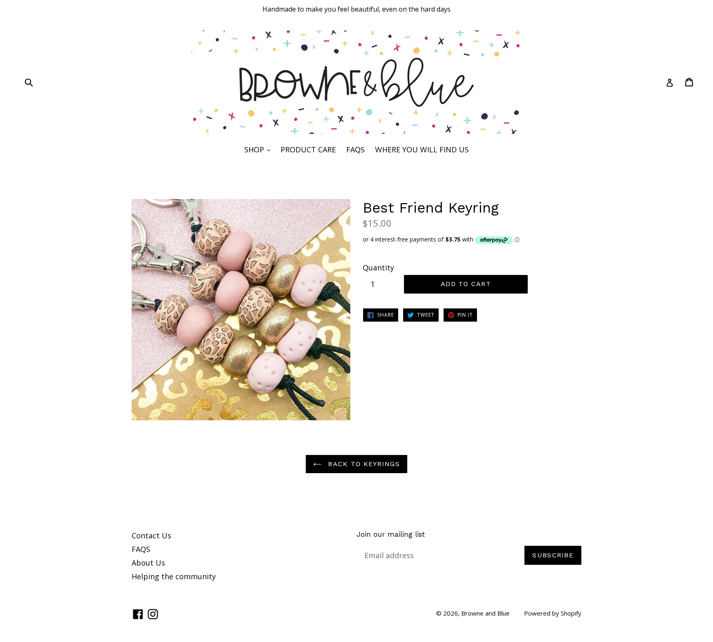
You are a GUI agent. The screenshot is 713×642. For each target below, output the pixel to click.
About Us (148, 563)
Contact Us (151, 535)
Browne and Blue (485, 613)
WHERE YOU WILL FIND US (422, 149)
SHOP (259, 149)
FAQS (355, 149)
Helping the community (174, 576)
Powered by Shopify (552, 613)
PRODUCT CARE (308, 149)
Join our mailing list (390, 534)
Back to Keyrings (363, 464)
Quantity (378, 267)
